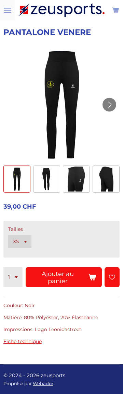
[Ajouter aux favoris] (112, 277)
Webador (43, 383)
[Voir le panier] (115, 10)
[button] (16, 179)
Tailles (15, 229)
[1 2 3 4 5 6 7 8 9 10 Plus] (13, 277)
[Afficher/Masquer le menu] (7, 10)
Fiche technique (22, 341)
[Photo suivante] (109, 104)
